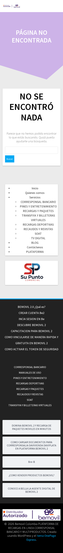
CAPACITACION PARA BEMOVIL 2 (31, 331)
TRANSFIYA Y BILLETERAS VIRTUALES (30, 405)
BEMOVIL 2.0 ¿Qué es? (31, 307)
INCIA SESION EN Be (31, 319)
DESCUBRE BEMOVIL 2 (31, 325)
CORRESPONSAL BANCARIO (38, 202)
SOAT (38, 234)
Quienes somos (35, 193)
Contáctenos (35, 247)
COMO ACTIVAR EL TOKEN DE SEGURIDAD (31, 349)
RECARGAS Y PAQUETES (38, 211)
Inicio (35, 188)
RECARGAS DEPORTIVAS (38, 224)
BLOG (34, 243)
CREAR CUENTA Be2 (31, 313)
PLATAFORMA (35, 252)
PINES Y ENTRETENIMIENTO (38, 206)
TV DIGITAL (38, 238)
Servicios (34, 197)
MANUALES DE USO (30, 372)
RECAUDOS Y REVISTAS (38, 229)
